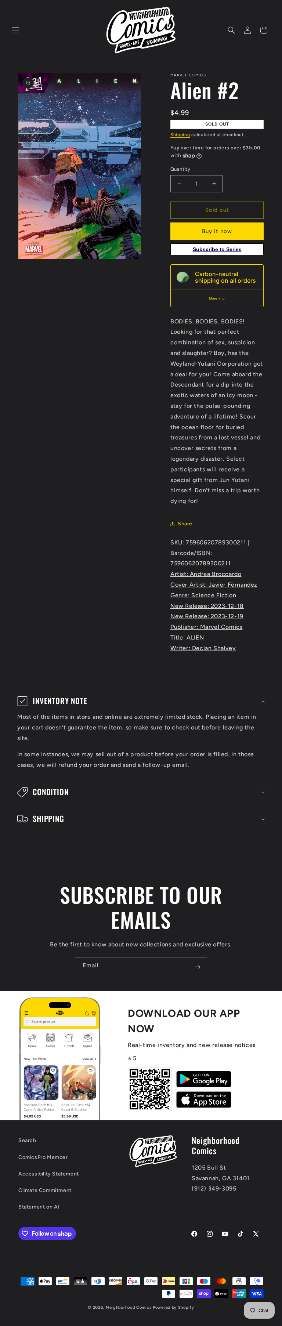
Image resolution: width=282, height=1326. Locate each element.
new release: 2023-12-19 (206, 616)
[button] (15, 30)
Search (27, 1140)
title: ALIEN (187, 637)
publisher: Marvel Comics (206, 626)
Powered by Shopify (173, 1307)
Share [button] (185, 524)
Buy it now (217, 231)
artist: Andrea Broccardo (205, 573)
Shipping (180, 134)
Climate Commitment (45, 1190)
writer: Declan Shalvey (203, 648)
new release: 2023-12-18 (207, 605)
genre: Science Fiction (203, 595)
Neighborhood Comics (128, 1307)
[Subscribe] (197, 966)
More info (217, 298)
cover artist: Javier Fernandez (213, 584)
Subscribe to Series (217, 249)
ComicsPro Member (43, 1157)
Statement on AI (38, 1207)
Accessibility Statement (48, 1174)
